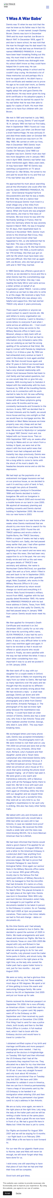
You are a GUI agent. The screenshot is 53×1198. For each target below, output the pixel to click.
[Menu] (47, 7)
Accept (7, 1193)
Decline (18, 1193)
